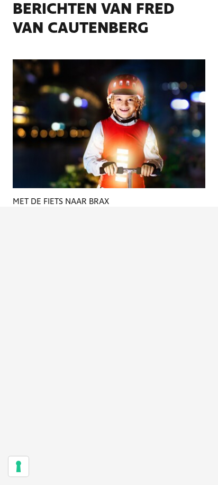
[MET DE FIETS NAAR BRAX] (109, 123)
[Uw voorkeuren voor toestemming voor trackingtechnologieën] (18, 466)
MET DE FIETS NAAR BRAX (61, 201)
